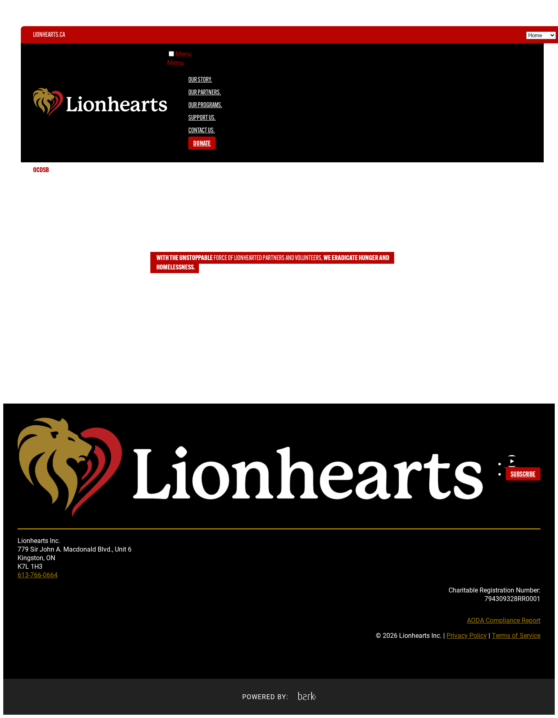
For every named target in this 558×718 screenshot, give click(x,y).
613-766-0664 (38, 574)
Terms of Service (516, 635)
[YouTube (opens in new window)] (512, 461)
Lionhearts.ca (49, 35)
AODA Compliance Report (503, 620)
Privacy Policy (466, 635)
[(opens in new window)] (307, 697)
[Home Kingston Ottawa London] (541, 34)
